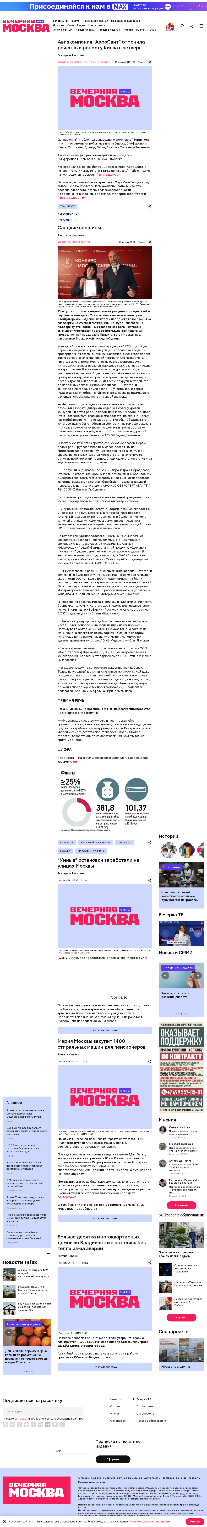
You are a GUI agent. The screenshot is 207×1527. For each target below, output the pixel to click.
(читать (69, 198)
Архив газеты (145, 1406)
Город (9, 1121)
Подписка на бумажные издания (122, 1478)
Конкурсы (66, 842)
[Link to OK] (19, 1424)
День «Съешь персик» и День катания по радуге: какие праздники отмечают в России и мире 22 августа (26, 1356)
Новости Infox (20, 1262)
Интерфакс (67, 1197)
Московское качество (78, 242)
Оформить (113, 1459)
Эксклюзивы (171, 867)
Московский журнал (95, 20)
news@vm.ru (153, 1498)
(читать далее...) (108, 175)
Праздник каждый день (23, 1324)
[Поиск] (183, 26)
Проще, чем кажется (178, 968)
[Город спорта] (170, 26)
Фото (70, 25)
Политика (11, 1225)
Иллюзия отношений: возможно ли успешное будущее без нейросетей (179, 896)
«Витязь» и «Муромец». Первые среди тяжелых (188, 1284)
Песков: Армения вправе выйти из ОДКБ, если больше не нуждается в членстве (26, 1218)
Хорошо (195, 1521)
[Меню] (201, 26)
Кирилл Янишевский (181, 1144)
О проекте (181, 1317)
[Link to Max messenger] (5, 1424)
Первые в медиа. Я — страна (115, 29)
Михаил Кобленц (68, 1256)
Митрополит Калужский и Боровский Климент (184, 1181)
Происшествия (14, 1190)
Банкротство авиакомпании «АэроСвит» (88, 62)
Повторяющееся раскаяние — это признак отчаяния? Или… (184, 1189)
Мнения (167, 1120)
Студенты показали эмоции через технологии (185, 1268)
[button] (9, 1332)
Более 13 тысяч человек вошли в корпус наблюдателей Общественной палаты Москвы (25, 1113)
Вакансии (168, 1478)
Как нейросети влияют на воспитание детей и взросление (181, 875)
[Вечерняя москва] (37, 1490)
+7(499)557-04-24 (192, 1496)
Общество (12, 1242)
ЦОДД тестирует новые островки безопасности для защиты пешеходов (23, 1148)
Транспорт (67, 206)
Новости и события (91, 851)
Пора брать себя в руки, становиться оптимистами (183, 1149)
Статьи (115, 1406)
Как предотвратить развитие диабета (181, 975)
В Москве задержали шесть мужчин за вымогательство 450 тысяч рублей (24, 1183)
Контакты (194, 1478)
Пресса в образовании (125, 20)
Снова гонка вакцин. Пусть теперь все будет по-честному (183, 1167)
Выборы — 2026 (146, 29)
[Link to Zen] (26, 1424)
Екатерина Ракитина (71, 55)
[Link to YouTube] (33, 1424)
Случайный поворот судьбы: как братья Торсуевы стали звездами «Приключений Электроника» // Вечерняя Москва (169, 850)
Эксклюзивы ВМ (62, 29)
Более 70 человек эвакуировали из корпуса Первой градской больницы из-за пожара (25, 1200)
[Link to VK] (12, 1424)
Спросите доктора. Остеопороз (181, 934)
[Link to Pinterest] (62, 1424)
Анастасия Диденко (71, 235)
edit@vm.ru (102, 1498)
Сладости (124, 842)
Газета (75, 20)
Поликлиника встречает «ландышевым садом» (176, 1254)
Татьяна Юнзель (68, 1054)
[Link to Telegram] (40, 1424)
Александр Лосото (180, 1160)
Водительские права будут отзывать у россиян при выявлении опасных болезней (23, 1235)
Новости (58, 25)
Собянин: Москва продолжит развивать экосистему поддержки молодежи (26, 1131)
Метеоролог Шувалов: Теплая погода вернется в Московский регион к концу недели (24, 1165)
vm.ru (182, 1493)
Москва (65, 851)
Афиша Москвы (85, 29)
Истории (168, 836)
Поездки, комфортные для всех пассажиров (184, 1132)
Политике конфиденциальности (149, 1521)
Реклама (96, 1478)
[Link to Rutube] (55, 1424)
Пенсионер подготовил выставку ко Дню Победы (188, 1302)
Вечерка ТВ (60, 20)
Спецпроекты (96, 25)
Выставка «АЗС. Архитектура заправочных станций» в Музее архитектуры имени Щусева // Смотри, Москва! (187, 850)
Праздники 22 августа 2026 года (27, 1332)
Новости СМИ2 (67, 220)
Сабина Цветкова (179, 1127)
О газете (83, 1478)
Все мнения (181, 1205)
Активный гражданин (95, 842)
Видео (81, 25)
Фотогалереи (118, 1421)
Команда (181, 1478)
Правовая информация (91, 1482)
